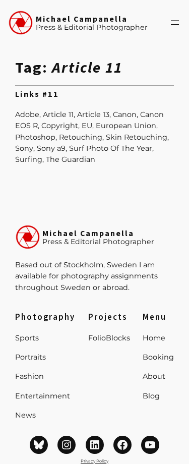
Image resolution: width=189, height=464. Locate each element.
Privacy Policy (94, 460)
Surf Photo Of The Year (110, 148)
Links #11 (37, 94)
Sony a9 (51, 148)
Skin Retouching (136, 137)
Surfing (28, 159)
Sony (24, 148)
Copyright (59, 125)
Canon (125, 114)
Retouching (80, 137)
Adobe (27, 114)
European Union (126, 125)
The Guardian (70, 159)
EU (87, 125)
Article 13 (93, 114)
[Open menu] (175, 23)
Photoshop (35, 137)
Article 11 (58, 114)
